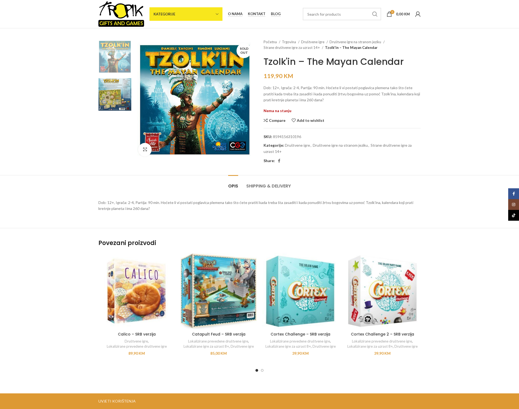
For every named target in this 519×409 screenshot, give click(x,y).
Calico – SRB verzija (137, 334)
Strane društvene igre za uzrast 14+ (292, 47)
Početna (271, 42)
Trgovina (289, 42)
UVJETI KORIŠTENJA (117, 401)
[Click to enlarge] (145, 149)
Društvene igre (313, 42)
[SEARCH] (375, 14)
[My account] (417, 14)
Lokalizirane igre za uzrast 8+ (206, 346)
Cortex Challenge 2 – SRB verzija (382, 334)
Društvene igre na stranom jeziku (356, 42)
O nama (235, 14)
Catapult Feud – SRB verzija (218, 334)
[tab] (233, 183)
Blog (276, 14)
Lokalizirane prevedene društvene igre (137, 346)
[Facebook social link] (279, 160)
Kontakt (256, 14)
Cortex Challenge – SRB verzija (300, 334)
